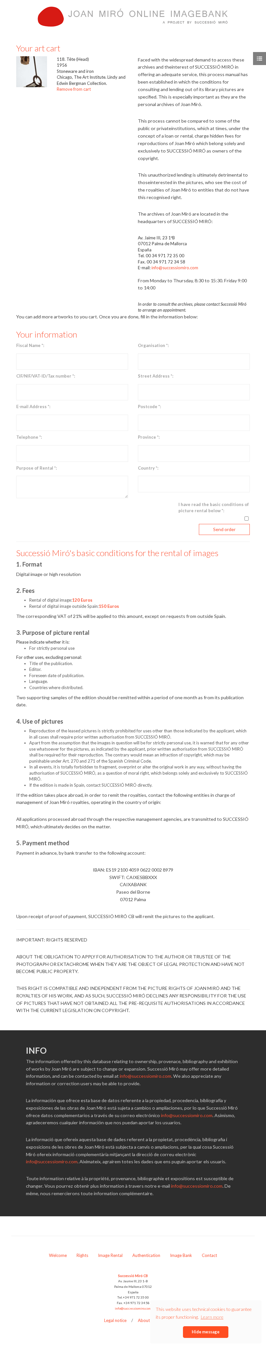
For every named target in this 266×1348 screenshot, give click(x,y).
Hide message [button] (206, 1331)
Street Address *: (155, 376)
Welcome (58, 1255)
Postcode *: (149, 406)
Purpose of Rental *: (36, 468)
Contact (209, 1255)
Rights (82, 1255)
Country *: (148, 468)
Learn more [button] (212, 1317)
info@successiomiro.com (174, 267)
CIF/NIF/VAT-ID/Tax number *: (45, 376)
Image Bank (181, 1255)
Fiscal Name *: (30, 345)
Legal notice (115, 1320)
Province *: (149, 437)
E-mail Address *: (33, 406)
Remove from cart (74, 89)
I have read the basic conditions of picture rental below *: (213, 507)
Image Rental (110, 1255)
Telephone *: (29, 437)
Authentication (146, 1255)
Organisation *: (153, 345)
